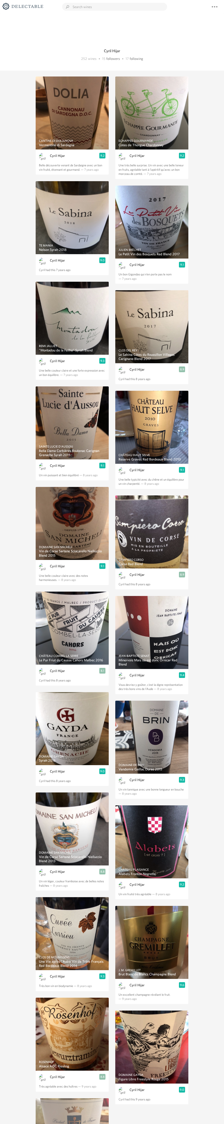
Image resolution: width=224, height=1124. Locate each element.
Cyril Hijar (57, 156)
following (136, 59)
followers (113, 59)
